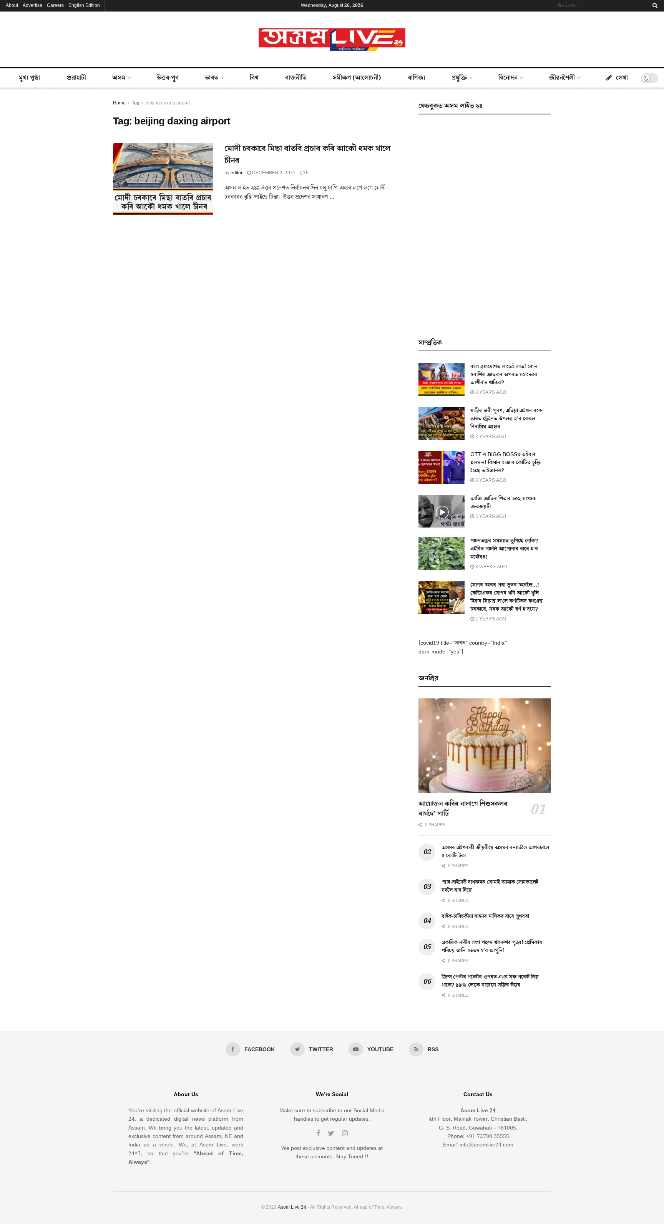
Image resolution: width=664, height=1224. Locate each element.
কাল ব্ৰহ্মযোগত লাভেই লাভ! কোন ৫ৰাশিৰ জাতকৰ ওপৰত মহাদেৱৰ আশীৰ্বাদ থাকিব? (504, 375)
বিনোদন (508, 78)
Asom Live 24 (292, 1207)
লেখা (622, 78)
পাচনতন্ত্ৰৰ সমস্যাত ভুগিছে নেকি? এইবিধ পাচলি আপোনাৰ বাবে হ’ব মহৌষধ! (504, 549)
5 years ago (490, 516)
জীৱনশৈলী (562, 78)
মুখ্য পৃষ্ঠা (29, 78)
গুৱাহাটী (76, 78)
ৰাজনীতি (296, 78)
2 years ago (490, 436)
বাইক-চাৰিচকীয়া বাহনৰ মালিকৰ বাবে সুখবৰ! (486, 916)
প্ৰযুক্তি (459, 78)
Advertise (32, 5)
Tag (135, 103)
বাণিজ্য (416, 78)
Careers (55, 5)
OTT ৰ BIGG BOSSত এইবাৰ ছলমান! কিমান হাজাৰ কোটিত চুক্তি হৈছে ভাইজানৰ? (505, 463)
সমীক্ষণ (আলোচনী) (357, 78)
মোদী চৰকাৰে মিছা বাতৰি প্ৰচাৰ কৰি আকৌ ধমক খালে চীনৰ (307, 155)
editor (236, 173)
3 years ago (490, 392)
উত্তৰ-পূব (168, 78)
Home (119, 103)
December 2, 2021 (273, 173)
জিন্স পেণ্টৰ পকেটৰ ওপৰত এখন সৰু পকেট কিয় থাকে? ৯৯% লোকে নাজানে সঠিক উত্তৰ (490, 981)
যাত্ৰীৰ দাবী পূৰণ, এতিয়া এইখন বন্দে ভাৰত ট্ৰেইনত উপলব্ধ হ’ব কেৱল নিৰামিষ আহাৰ (506, 419)
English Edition (84, 5)
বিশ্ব (254, 78)
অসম (118, 78)
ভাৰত (211, 78)
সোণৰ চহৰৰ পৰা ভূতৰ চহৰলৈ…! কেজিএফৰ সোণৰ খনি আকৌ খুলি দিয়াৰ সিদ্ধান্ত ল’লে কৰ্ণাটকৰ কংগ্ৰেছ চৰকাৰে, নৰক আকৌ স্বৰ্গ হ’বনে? (506, 597)
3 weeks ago (490, 567)
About (12, 5)
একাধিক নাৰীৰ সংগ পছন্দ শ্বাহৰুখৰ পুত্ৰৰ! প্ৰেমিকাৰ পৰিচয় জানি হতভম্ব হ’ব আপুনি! (492, 946)
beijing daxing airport (168, 103)
